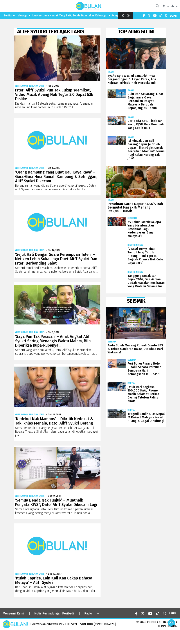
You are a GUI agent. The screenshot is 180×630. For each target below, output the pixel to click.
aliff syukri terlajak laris (30, 85)
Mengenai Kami (13, 613)
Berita (131, 383)
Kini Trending (135, 245)
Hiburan (132, 218)
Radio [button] (88, 613)
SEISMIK (112, 341)
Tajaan (111, 72)
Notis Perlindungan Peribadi (54, 613)
